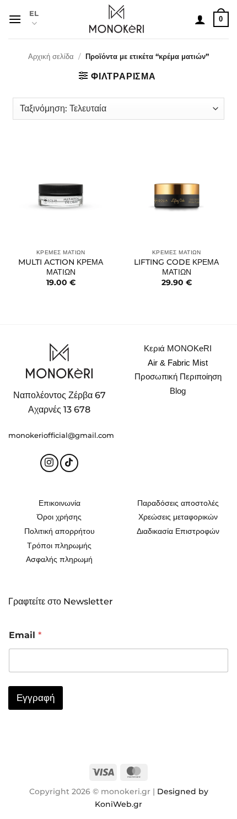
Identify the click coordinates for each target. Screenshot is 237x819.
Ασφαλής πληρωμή (59, 559)
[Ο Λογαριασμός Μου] (200, 19)
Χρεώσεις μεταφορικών (178, 517)
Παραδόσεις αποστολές (178, 503)
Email (25, 635)
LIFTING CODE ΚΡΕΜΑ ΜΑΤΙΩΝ (176, 267)
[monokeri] (116, 19)
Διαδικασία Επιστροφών (178, 531)
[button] (14, 19)
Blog (178, 390)
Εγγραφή (36, 697)
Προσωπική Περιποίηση (178, 376)
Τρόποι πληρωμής (59, 545)
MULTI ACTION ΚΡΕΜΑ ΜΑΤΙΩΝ (60, 267)
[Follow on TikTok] (69, 463)
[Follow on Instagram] (49, 463)
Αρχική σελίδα (51, 56)
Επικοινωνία (59, 503)
